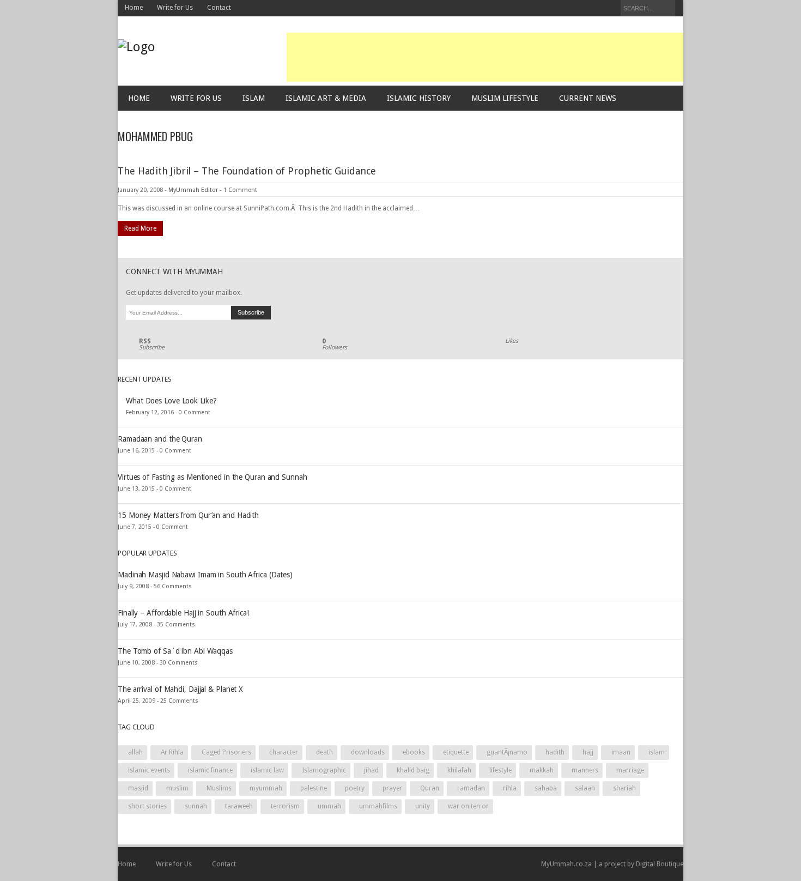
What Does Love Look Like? (171, 400)
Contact (219, 7)
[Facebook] (580, 9)
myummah (266, 788)
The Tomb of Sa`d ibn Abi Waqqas (175, 651)
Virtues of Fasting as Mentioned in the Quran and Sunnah (212, 477)
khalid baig (413, 770)
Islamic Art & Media (326, 98)
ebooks (414, 752)
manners (585, 770)
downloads (368, 752)
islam (656, 752)
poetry (355, 788)
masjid (138, 788)
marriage (630, 770)
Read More (140, 228)
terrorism (285, 806)
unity (422, 806)
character (283, 752)
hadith (555, 752)
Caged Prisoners (226, 752)
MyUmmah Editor (193, 190)
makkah (542, 770)
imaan (620, 752)
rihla (510, 788)
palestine (313, 788)
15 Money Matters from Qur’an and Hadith (188, 515)
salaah (585, 788)
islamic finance (210, 770)
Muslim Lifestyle (504, 98)
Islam (253, 98)
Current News (587, 98)
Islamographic (324, 770)
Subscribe (152, 344)
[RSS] (610, 9)
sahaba (546, 788)
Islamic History (419, 98)
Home (134, 7)
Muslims (219, 788)
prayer (392, 788)
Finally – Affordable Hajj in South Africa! (183, 612)
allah (135, 752)
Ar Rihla (172, 752)
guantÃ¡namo (507, 752)
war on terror (468, 806)
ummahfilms (378, 806)
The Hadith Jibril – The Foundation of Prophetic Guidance (246, 171)
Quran (429, 788)
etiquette (456, 752)
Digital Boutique (659, 864)
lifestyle (500, 770)
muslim (177, 788)
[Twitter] (595, 9)
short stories (147, 806)
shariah (624, 788)
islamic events (149, 770)
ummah (329, 806)
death (324, 752)
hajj (587, 752)
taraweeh (239, 806)
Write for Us (175, 7)
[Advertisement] (485, 57)
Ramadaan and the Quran (160, 439)
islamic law (267, 770)
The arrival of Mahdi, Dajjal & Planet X (180, 689)
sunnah (196, 806)
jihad (371, 770)
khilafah (459, 770)
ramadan (471, 788)
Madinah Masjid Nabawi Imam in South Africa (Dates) (205, 574)
